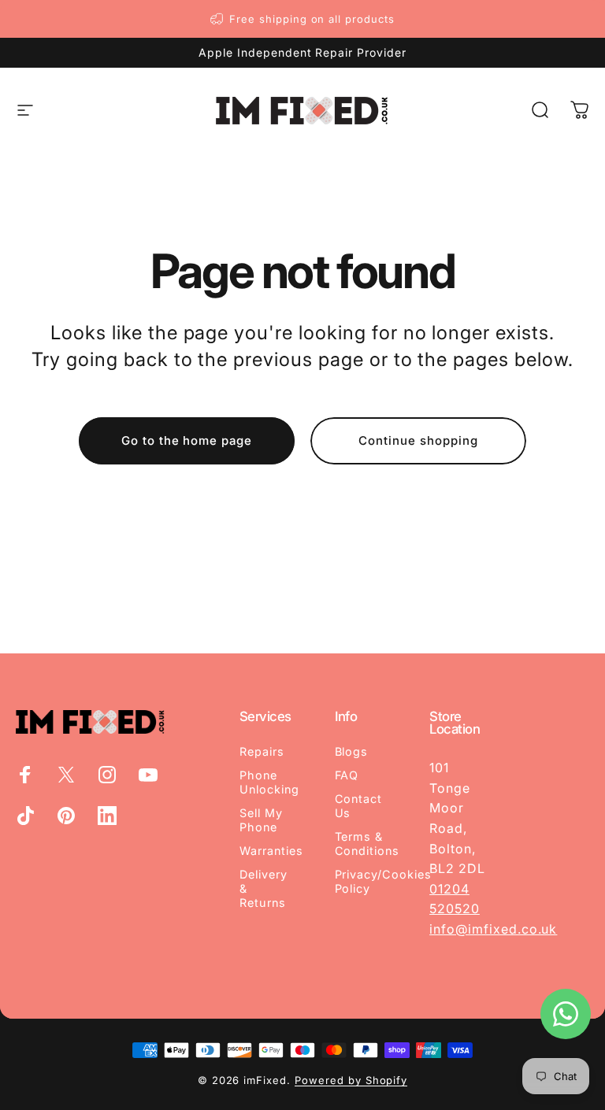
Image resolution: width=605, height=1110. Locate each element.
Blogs (352, 751)
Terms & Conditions (367, 843)
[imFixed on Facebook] (25, 774)
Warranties (271, 850)
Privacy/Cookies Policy (383, 881)
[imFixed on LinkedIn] (107, 815)
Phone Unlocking (269, 782)
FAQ (347, 775)
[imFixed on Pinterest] (66, 815)
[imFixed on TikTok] (25, 815)
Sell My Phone (261, 820)
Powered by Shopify (351, 1080)
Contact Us (359, 806)
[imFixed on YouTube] (148, 774)
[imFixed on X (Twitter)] (66, 774)
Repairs (261, 751)
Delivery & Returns (263, 888)
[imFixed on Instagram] (107, 774)
